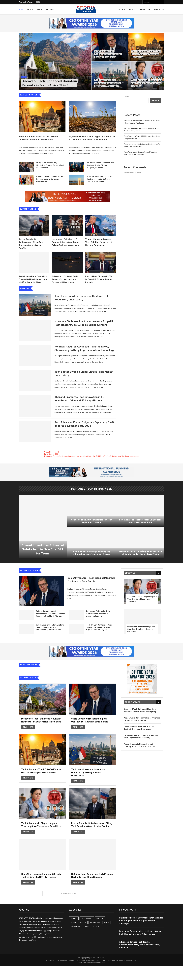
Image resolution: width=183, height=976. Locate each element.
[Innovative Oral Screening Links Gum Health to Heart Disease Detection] (142, 621)
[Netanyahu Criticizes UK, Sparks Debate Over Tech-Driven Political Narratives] (67, 225)
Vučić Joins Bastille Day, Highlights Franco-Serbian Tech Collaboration (50, 165)
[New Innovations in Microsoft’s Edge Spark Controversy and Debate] (140, 510)
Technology (144, 9)
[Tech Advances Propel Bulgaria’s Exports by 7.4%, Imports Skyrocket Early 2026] (35, 431)
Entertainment (86, 918)
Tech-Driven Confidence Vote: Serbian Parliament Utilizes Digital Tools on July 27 (99, 627)
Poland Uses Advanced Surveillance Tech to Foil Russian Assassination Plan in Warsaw (50, 613)
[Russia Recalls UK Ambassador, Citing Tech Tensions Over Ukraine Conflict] (34, 225)
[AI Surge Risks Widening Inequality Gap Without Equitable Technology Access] (91, 542)
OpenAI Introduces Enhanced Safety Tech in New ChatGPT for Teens (43, 549)
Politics (121, 9)
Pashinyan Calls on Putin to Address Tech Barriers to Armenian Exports (98, 613)
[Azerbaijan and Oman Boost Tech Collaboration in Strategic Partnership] (26, 180)
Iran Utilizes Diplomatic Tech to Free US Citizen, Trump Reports (99, 279)
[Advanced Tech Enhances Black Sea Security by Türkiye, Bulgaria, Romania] (76, 167)
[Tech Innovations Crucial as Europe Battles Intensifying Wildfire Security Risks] (34, 262)
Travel (86, 926)
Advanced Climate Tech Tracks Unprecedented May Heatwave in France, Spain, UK (139, 945)
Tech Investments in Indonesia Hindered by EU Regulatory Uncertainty (107, 83)
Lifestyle (99, 918)
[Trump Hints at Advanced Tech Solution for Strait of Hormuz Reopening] (100, 225)
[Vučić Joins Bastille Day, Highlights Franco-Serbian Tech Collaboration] (26, 167)
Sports (132, 9)
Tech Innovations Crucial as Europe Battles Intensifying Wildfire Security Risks (33, 279)
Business (50, 9)
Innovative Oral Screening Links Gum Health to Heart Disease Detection (141, 629)
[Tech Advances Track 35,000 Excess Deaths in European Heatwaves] (146, 47)
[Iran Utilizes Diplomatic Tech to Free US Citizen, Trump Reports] (100, 262)
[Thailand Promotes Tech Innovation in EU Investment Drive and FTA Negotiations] (35, 406)
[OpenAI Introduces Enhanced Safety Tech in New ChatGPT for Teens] (43, 526)
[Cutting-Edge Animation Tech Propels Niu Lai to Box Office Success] (92, 863)
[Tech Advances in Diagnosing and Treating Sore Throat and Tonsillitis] (146, 75)
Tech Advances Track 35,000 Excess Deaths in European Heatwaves (146, 54)
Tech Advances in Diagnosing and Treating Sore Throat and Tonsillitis (146, 83)
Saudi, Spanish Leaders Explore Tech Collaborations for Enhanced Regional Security (50, 627)
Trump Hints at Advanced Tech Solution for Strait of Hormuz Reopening (98, 242)
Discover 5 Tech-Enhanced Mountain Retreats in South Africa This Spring (140, 710)
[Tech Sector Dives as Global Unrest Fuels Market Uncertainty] (35, 380)
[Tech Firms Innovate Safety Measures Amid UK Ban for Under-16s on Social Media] (140, 542)
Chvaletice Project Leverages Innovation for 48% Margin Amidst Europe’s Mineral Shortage (141, 921)
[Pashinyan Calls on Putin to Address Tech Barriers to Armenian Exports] (76, 615)
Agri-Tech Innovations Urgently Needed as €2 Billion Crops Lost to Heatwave (92, 138)
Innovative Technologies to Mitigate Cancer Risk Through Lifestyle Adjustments (140, 932)
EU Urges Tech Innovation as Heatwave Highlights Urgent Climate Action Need (99, 178)
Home (21, 9)
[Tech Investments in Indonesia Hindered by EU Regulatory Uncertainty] (110, 75)
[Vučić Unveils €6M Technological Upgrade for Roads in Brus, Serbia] (110, 47)
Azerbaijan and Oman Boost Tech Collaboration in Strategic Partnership (50, 178)
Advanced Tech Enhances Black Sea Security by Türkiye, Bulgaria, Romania (100, 165)
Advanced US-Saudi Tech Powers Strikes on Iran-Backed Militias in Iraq (65, 279)
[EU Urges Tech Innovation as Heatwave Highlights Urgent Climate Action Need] (76, 180)
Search (126, 96)
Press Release (95, 922)
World (39, 9)
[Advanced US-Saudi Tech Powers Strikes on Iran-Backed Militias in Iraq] (67, 262)
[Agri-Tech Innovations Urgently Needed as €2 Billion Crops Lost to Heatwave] (92, 116)
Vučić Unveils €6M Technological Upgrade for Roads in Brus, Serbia (108, 54)
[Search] (163, 9)
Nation (30, 9)
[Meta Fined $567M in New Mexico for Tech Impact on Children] (91, 510)
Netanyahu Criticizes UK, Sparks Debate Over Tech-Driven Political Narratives (65, 242)
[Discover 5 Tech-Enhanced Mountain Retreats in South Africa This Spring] (55, 61)
